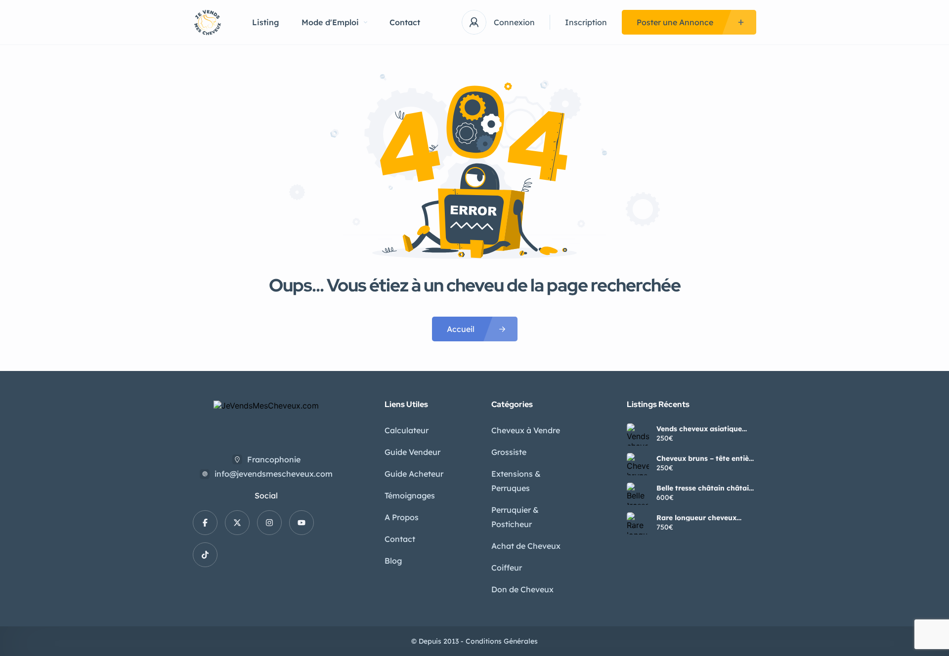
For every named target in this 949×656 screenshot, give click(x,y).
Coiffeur (506, 568)
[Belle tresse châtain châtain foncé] (638, 494)
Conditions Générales (502, 641)
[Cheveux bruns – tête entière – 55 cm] (638, 464)
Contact (404, 22)
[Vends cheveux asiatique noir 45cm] (638, 434)
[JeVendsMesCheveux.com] (207, 22)
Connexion (514, 22)
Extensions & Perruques (516, 481)
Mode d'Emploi (330, 22)
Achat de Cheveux (526, 546)
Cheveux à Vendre (525, 430)
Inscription (586, 22)
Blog (393, 561)
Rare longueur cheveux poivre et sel (696, 517)
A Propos (402, 517)
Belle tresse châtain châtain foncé (704, 488)
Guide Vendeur (412, 452)
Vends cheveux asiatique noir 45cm (699, 428)
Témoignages (410, 495)
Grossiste (508, 452)
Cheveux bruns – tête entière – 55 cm (706, 458)
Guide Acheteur (414, 474)
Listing (265, 22)
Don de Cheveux (522, 589)
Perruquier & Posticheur (515, 517)
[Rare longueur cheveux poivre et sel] (638, 523)
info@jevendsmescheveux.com (274, 474)
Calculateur (407, 430)
